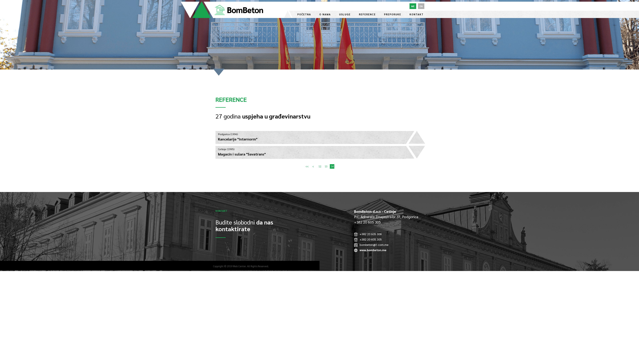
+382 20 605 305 (369, 239)
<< (307, 166)
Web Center (239, 266)
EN (421, 6)
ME (413, 6)
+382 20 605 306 (369, 234)
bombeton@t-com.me (372, 244)
